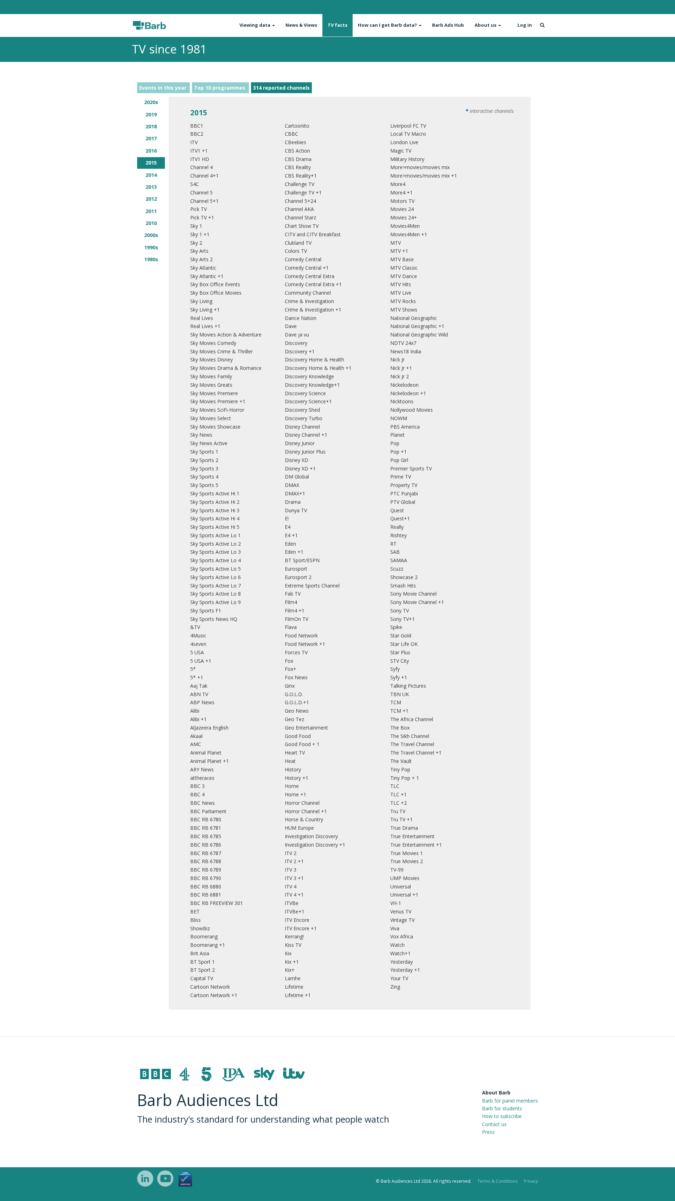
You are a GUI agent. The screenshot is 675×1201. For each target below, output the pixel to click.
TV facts (337, 25)
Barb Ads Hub (448, 25)
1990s (151, 247)
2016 (151, 150)
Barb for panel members (510, 1100)
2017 (151, 138)
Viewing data (255, 25)
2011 (151, 211)
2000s (151, 235)
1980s (151, 259)
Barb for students (502, 1108)
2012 (151, 198)
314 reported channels (281, 87)
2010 (151, 223)
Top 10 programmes (220, 87)
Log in (525, 25)
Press (488, 1132)
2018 (151, 126)
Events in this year (163, 87)
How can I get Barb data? (388, 25)
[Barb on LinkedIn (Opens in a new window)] (145, 1178)
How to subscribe (502, 1116)
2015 (151, 162)
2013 (151, 187)
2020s (151, 102)
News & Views (301, 25)
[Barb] (162, 25)
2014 (151, 175)
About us (486, 25)
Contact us (494, 1124)
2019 (151, 114)
